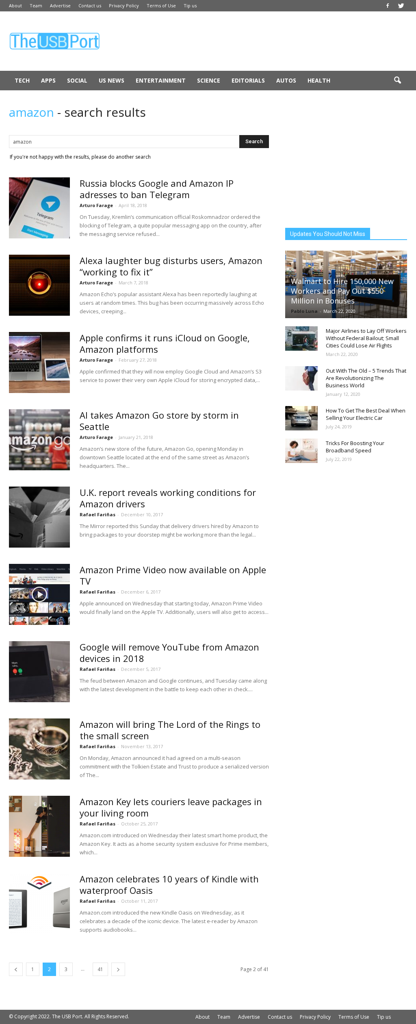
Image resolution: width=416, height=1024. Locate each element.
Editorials (248, 80)
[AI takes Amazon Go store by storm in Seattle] (39, 439)
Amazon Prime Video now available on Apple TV (173, 575)
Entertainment (161, 80)
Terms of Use (161, 5)
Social (77, 80)
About (15, 5)
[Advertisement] (259, 41)
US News (111, 80)
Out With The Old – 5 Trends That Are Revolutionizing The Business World (366, 378)
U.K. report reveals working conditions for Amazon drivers (168, 498)
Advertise (60, 5)
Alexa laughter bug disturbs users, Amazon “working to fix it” (171, 266)
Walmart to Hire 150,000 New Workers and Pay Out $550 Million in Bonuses (342, 291)
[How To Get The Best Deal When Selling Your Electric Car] (301, 418)
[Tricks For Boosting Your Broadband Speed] (301, 451)
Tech (22, 80)
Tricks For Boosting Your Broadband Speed (355, 446)
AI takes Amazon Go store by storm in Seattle (159, 420)
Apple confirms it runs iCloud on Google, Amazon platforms (165, 343)
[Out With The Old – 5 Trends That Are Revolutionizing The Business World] (301, 378)
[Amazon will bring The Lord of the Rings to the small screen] (39, 748)
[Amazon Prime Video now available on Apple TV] (39, 594)
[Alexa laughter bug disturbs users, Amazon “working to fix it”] (39, 285)
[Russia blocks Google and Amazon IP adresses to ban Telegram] (39, 207)
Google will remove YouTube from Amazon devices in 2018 (169, 652)
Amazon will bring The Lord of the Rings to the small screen (170, 730)
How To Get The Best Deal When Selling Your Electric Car (365, 414)
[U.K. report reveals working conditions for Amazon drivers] (39, 517)
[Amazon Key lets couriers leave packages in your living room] (39, 826)
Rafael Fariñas (97, 514)
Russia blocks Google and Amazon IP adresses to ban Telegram (157, 189)
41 (100, 969)
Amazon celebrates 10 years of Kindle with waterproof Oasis (169, 884)
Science (208, 80)
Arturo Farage (96, 205)
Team (36, 5)
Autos (286, 80)
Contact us (89, 5)
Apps (48, 80)
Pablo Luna (304, 311)
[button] (397, 80)
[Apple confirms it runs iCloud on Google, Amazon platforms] (39, 362)
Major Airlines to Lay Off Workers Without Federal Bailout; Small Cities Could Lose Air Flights (366, 338)
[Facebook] (387, 6)
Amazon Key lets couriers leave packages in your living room (171, 807)
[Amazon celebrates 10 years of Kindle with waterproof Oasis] (39, 903)
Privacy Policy (124, 5)
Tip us (190, 5)
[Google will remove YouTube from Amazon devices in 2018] (39, 671)
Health (319, 80)
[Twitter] (401, 6)
